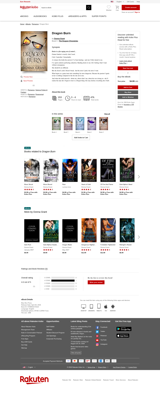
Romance (31, 90)
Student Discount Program (55, 333)
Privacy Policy (102, 367)
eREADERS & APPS (77, 16)
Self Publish (50, 326)
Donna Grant (59, 39)
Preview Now (28, 77)
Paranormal (39, 94)
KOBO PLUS (58, 16)
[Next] (139, 176)
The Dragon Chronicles (68, 41)
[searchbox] (65, 7)
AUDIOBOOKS (40, 16)
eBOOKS (24, 16)
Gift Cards (130, 2)
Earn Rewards (25, 2)
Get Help (24, 345)
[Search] (88, 7)
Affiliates (49, 329)
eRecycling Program (28, 336)
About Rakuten (133, 380)
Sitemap (24, 348)
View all (107, 114)
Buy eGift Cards (26, 342)
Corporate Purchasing (53, 339)
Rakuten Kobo (29, 7)
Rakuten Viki (66, 380)
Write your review (96, 282)
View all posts (76, 353)
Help (138, 2)
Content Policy (132, 367)
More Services (121, 380)
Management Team (28, 329)
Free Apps (24, 339)
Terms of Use (91, 367)
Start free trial (128, 68)
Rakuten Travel (108, 380)
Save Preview (28, 81)
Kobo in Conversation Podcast (31, 333)
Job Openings (51, 336)
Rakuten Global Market (93, 380)
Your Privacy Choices (119, 367)
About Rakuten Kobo (28, 326)
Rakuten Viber (78, 380)
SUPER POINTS (99, 16)
